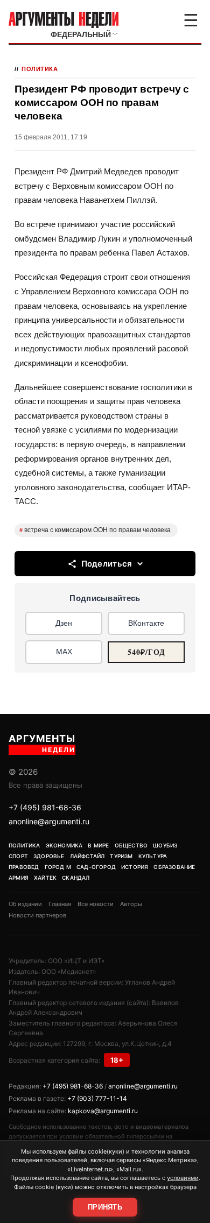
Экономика (64, 845)
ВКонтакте (146, 623)
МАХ (64, 651)
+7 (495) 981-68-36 (45, 807)
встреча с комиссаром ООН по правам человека (95, 530)
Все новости (96, 904)
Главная (59, 904)
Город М (58, 867)
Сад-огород (96, 867)
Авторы (131, 904)
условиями (183, 1178)
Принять (105, 1207)
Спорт (18, 856)
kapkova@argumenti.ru (103, 1111)
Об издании (25, 904)
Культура (152, 856)
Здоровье (49, 856)
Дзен (63, 623)
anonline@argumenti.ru (49, 821)
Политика (40, 69)
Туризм (121, 856)
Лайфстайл (87, 856)
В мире (98, 845)
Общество (131, 845)
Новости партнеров (37, 915)
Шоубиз (165, 845)
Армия (19, 877)
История (134, 867)
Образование (174, 867)
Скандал (75, 877)
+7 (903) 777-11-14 (97, 1098)
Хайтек (45, 877)
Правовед (24, 867)
